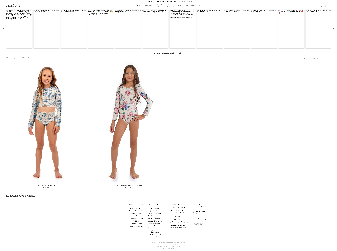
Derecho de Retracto (155, 218)
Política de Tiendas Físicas (155, 224)
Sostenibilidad (136, 213)
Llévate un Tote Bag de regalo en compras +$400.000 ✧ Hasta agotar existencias (168, 1)
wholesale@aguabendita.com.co (177, 222)
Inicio (7, 57)
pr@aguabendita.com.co (178, 227)
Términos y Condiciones (155, 231)
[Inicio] (13, 5)
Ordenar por (314, 58)
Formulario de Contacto (177, 207)
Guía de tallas (155, 208)
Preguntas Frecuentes (155, 211)
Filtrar (325, 58)
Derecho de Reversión (155, 221)
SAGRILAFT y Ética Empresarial (155, 235)
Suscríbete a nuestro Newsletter (201, 205)
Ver (304, 58)
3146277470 (177, 216)
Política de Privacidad (155, 228)
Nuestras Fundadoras (136, 211)
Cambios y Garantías (155, 216)
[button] (325, 6)
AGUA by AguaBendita (136, 226)
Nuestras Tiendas (136, 223)
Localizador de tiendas (200, 212)
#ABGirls (136, 221)
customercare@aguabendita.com (177, 213)
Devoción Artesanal (136, 208)
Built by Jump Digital (168, 248)
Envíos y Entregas (155, 213)
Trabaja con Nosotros (136, 218)
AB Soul (136, 216)
